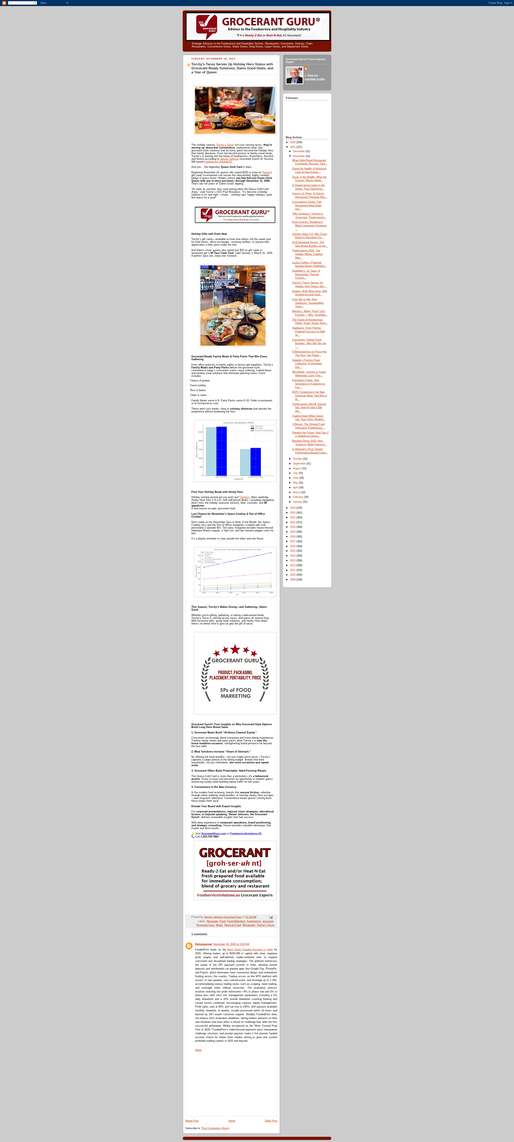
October (298, 458)
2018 (293, 536)
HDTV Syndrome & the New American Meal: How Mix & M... (309, 396)
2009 (293, 579)
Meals (219, 925)
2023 (293, 512)
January (298, 501)
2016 (293, 546)
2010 (293, 574)
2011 (293, 570)
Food (222, 921)
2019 (293, 531)
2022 (293, 517)
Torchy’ (266, 172)
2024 (293, 507)
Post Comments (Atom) (215, 1128)
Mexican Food (232, 925)
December (299, 151)
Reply (198, 1050)
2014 (293, 555)
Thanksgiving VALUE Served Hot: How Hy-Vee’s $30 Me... (309, 408)
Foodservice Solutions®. (218, 161)
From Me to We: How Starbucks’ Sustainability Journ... (308, 303)
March (297, 492)
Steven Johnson (229, 159)
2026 (293, 142)
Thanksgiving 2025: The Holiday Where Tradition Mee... (307, 254)
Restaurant (249, 925)
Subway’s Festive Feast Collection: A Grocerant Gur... (307, 364)
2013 (293, 560)
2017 (293, 541)
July (296, 473)
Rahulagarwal (203, 944)
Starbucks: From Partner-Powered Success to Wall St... (308, 331)
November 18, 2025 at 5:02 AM (231, 944)
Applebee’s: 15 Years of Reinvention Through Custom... (306, 274)
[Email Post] (270, 917)
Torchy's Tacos (265, 925)
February (298, 497)
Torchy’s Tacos (225, 145)
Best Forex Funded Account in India (250, 949)
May (296, 482)
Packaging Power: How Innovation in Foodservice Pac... (308, 384)
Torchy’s (245, 497)
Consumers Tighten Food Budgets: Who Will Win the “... (309, 343)
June (296, 478)
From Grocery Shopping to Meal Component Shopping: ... (309, 226)
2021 (293, 522)
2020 (293, 527)
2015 (293, 550)
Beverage (212, 921)
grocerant (268, 921)
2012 (293, 565)
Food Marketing (236, 921)
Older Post (271, 1120)
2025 (293, 147)
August (297, 468)
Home (231, 1120)
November (299, 156)
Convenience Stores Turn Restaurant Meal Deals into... (307, 205)
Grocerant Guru (205, 925)
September (299, 463)
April (296, 487)
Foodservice (254, 921)
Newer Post (192, 1120)
